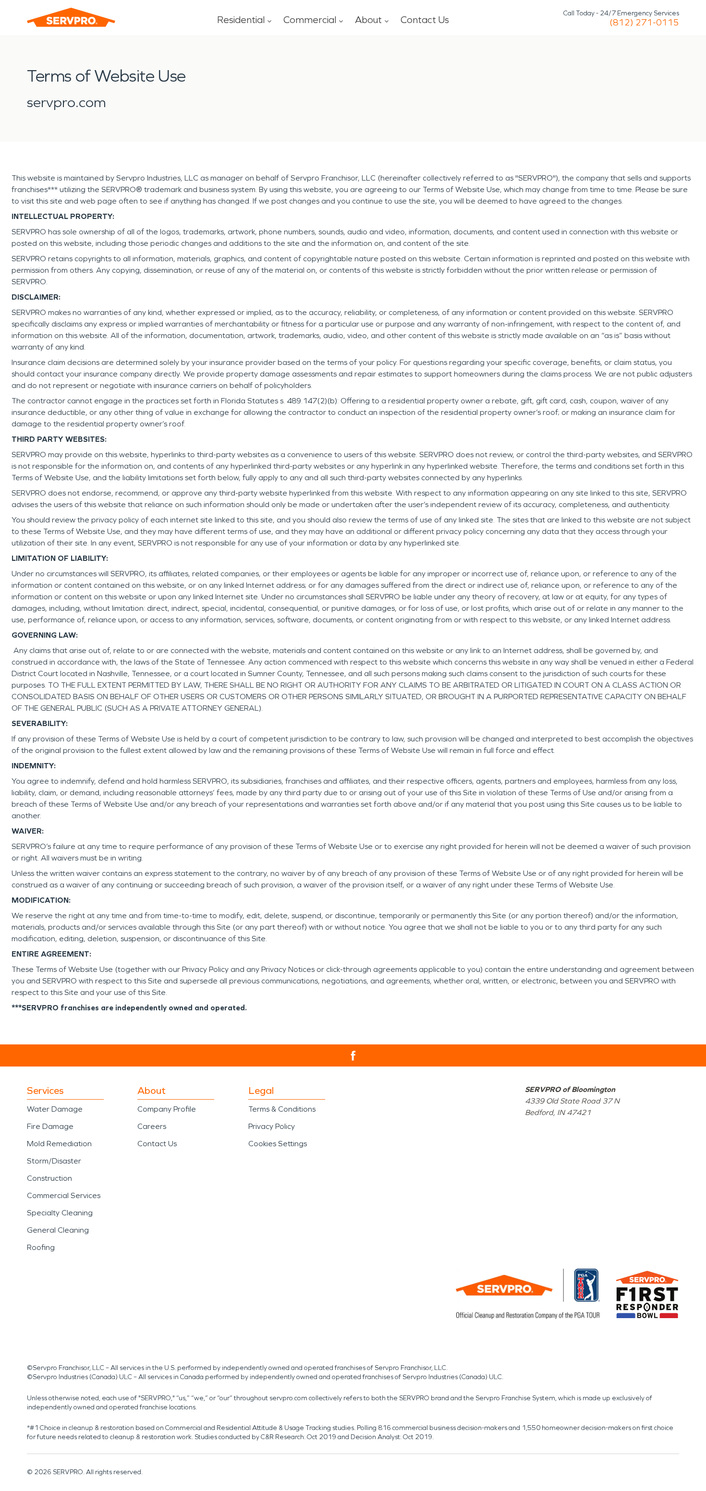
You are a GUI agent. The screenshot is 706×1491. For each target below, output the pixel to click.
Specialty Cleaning (60, 1212)
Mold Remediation (59, 1143)
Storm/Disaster (54, 1160)
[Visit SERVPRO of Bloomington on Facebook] (353, 1056)
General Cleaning (58, 1230)
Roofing (41, 1247)
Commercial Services (63, 1195)
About (368, 19)
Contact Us (425, 19)
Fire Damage (50, 1126)
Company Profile (166, 1109)
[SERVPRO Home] (71, 17)
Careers (151, 1126)
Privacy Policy (271, 1126)
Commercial (309, 19)
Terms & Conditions (282, 1109)
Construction (49, 1178)
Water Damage (55, 1109)
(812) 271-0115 (644, 22)
